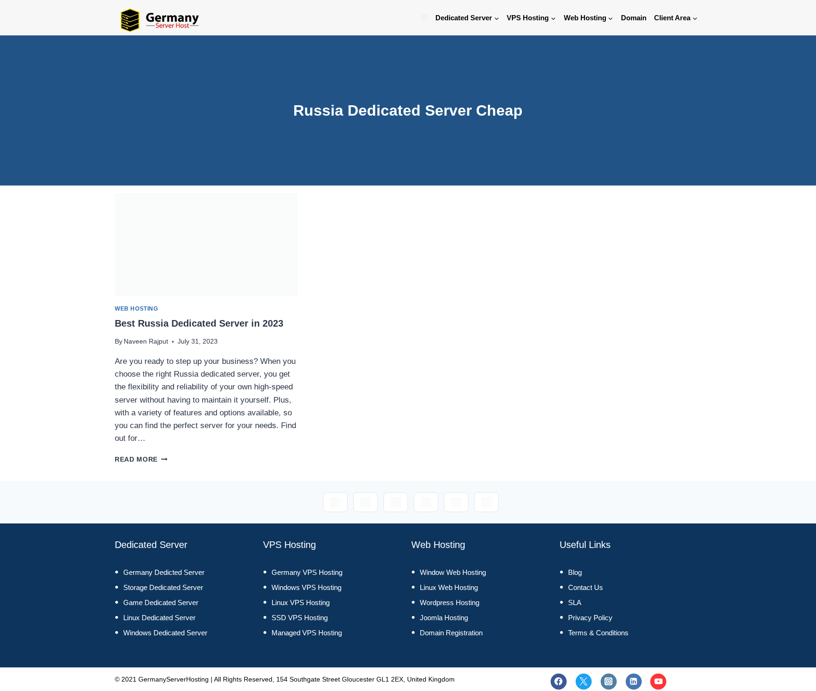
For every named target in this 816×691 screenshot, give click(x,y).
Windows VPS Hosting (306, 587)
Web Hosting (136, 308)
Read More (141, 459)
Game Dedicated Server (160, 602)
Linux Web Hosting (449, 587)
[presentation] (206, 244)
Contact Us (585, 587)
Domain (633, 18)
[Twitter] (584, 682)
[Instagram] (609, 682)
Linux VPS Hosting (301, 602)
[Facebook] (559, 682)
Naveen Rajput (146, 341)
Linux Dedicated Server (159, 618)
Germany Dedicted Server (163, 572)
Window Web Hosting (453, 572)
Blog (575, 572)
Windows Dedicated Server (165, 633)
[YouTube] (658, 682)
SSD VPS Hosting (300, 618)
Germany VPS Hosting (307, 572)
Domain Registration (451, 633)
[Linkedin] (634, 682)
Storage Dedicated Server (163, 587)
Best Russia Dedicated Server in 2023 (199, 323)
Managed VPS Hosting (307, 633)
